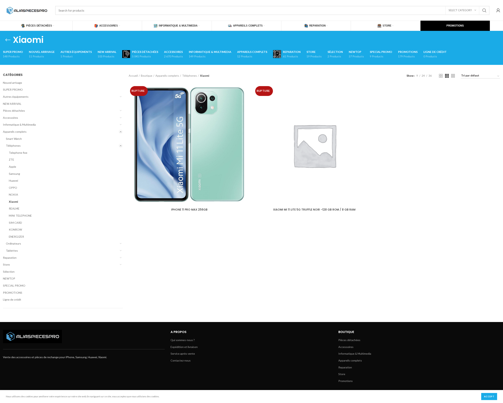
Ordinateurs (13, 243)
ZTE (11, 159)
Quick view (247, 91)
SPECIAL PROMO (14, 285)
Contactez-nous (181, 360)
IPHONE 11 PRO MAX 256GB (189, 210)
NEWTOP (9, 278)
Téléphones (13, 145)
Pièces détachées (14, 110)
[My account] (498, 10)
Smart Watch (14, 138)
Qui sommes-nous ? (183, 340)
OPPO (13, 187)
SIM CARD (15, 222)
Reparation (10, 257)
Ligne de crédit (12, 299)
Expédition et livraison (184, 347)
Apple (12, 166)
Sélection (9, 271)
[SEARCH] (484, 10)
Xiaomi (13, 201)
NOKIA (13, 194)
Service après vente (183, 353)
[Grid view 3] (447, 76)
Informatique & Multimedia (19, 124)
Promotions (345, 381)
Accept (489, 396)
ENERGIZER (16, 236)
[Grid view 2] (441, 76)
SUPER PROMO (13, 89)
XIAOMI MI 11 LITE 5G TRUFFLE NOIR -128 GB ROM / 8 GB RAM (314, 210)
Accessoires (10, 117)
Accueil (133, 75)
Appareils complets (15, 131)
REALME (14, 208)
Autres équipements (15, 96)
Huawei (13, 180)
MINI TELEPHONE (20, 215)
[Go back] (8, 40)
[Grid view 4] (453, 76)
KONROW (15, 229)
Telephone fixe (18, 152)
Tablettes (12, 250)
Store (6, 264)
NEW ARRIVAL (12, 103)
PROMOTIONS (12, 292)
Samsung (14, 173)
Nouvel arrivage (12, 82)
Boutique (146, 75)
